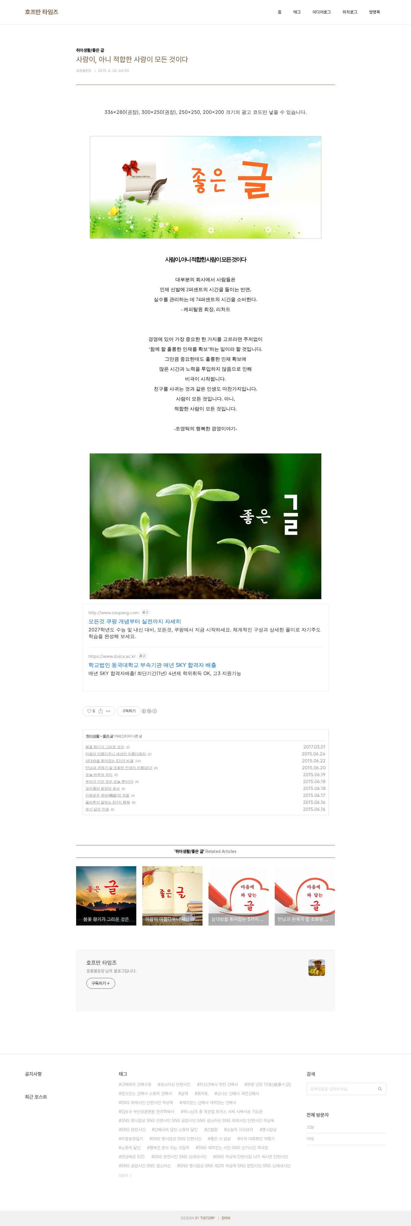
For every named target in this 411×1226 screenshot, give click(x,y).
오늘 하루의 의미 (99, 774)
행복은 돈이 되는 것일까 (169, 1147)
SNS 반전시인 (133, 1129)
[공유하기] (100, 711)
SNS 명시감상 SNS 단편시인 (176, 1138)
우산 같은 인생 (97, 809)
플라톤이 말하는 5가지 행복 (107, 802)
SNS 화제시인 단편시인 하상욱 (147, 1102)
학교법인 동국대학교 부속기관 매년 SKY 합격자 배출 (152, 665)
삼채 (184, 1093)
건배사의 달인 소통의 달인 (176, 1129)
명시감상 (269, 1129)
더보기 (123, 1176)
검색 (380, 1089)
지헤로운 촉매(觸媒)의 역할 (107, 795)
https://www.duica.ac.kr (112, 656)
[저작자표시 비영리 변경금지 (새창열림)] (149, 711)
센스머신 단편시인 (175, 1084)
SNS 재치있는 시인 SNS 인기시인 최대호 (233, 1147)
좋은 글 (108, 736)
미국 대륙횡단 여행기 (257, 1138)
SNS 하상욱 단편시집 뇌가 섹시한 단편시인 (252, 1156)
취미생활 (92, 736)
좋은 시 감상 (220, 1138)
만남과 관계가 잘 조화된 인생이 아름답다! (118, 767)
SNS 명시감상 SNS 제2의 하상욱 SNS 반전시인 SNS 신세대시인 (235, 1165)
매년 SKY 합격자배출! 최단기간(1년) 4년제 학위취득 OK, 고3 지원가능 (164, 673)
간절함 (212, 1129)
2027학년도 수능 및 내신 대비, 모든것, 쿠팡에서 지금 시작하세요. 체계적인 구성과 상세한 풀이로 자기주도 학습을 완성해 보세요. (204, 633)
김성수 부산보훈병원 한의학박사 (147, 1111)
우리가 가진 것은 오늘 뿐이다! (109, 781)
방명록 (374, 12)
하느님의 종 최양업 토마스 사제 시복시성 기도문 (223, 1111)
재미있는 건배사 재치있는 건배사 (209, 1102)
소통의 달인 (131, 1147)
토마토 (202, 1093)
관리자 (225, 1218)
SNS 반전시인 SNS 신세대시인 (180, 1156)
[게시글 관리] (108, 711)
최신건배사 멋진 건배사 (218, 1084)
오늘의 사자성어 (240, 1129)
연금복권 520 (133, 1156)
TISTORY (207, 1218)
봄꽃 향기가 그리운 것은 (104, 747)
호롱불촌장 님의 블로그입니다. (111, 971)
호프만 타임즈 (41, 12)
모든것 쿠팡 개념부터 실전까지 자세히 (134, 621)
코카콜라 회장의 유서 (102, 788)
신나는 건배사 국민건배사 (238, 1093)
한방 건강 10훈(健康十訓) (269, 1084)
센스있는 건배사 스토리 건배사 (146, 1093)
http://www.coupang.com (113, 612)
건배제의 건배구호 (136, 1084)
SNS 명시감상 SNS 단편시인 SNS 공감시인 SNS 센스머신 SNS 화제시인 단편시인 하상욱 (197, 1120)
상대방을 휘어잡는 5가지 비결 (109, 760)
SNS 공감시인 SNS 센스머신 (146, 1165)
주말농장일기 (132, 1138)
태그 (297, 12)
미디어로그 (322, 12)
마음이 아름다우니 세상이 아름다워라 (115, 753)
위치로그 (350, 12)
